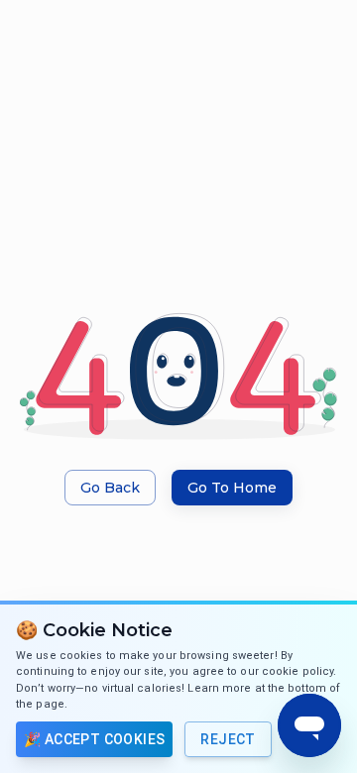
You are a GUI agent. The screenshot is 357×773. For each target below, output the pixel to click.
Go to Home (232, 488)
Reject (227, 739)
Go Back (110, 488)
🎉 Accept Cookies (94, 739)
